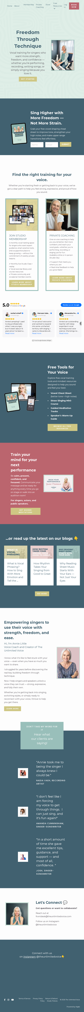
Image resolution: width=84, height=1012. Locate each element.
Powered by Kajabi (73, 1007)
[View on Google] (7, 314)
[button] (2, 323)
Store (48, 5)
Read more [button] (9, 333)
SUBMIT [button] (65, 144)
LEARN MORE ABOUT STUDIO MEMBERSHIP (21, 283)
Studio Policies (52, 1001)
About (16, 6)
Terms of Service (24, 999)
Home (9, 6)
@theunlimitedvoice (46, 924)
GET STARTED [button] (28, 79)
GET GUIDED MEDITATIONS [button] (25, 511)
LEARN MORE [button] (12, 709)
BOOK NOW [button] (74, 6)
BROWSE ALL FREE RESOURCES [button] (62, 427)
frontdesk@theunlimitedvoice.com (53, 916)
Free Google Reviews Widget (42, 340)
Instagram (29, 956)
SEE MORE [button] (42, 594)
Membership (29, 5)
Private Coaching (40, 6)
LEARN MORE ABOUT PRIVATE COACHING (62, 279)
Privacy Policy (38, 999)
